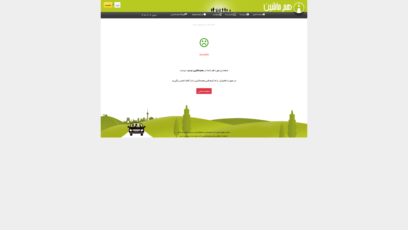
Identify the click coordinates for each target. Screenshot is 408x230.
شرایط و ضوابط (198, 14)
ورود (117, 5)
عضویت (108, 5)
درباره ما (243, 14)
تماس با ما (229, 14)
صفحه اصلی (257, 14)
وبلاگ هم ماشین (177, 14)
